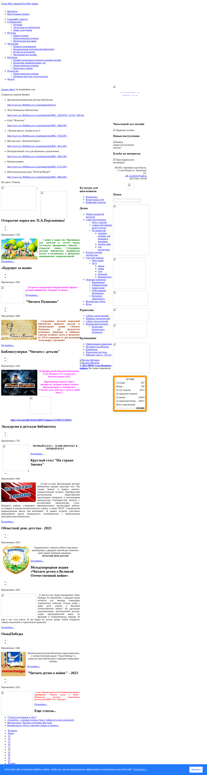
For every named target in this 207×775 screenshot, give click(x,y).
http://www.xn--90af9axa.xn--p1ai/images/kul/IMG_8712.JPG (37, 166)
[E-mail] (7, 229)
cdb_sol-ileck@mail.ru (136, 176)
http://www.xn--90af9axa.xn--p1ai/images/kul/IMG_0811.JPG (37, 146)
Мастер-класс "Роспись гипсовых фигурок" (30, 722)
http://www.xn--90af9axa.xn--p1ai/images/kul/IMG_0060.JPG (37, 125)
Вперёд (11, 763)
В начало (12, 730)
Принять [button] (196, 769)
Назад (11, 733)
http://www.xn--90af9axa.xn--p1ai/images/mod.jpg (31, 105)
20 (9, 755)
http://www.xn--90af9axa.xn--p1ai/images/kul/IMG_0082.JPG (37, 156)
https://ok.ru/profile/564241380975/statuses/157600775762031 (41, 420)
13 (9, 736)
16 (9, 744)
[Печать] (7, 227)
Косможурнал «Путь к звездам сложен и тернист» (33, 725)
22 (9, 760)
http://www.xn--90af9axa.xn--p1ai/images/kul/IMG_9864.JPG (37, 177)
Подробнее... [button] (140, 769)
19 (9, 752)
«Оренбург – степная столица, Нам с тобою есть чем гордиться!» (40, 720)
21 (9, 758)
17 (9, 747)
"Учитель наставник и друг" (22, 717)
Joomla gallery (8, 89)
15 (9, 741)
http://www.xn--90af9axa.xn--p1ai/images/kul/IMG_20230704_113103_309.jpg (45, 115)
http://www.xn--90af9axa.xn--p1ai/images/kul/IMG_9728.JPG (37, 136)
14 (9, 738)
